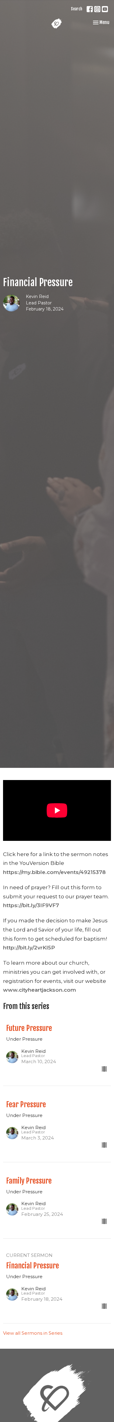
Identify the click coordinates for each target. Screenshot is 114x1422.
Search (76, 8)
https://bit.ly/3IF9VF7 (31, 905)
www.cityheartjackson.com (39, 990)
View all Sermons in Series (32, 1333)
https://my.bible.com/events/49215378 (54, 872)
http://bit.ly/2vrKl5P (29, 948)
